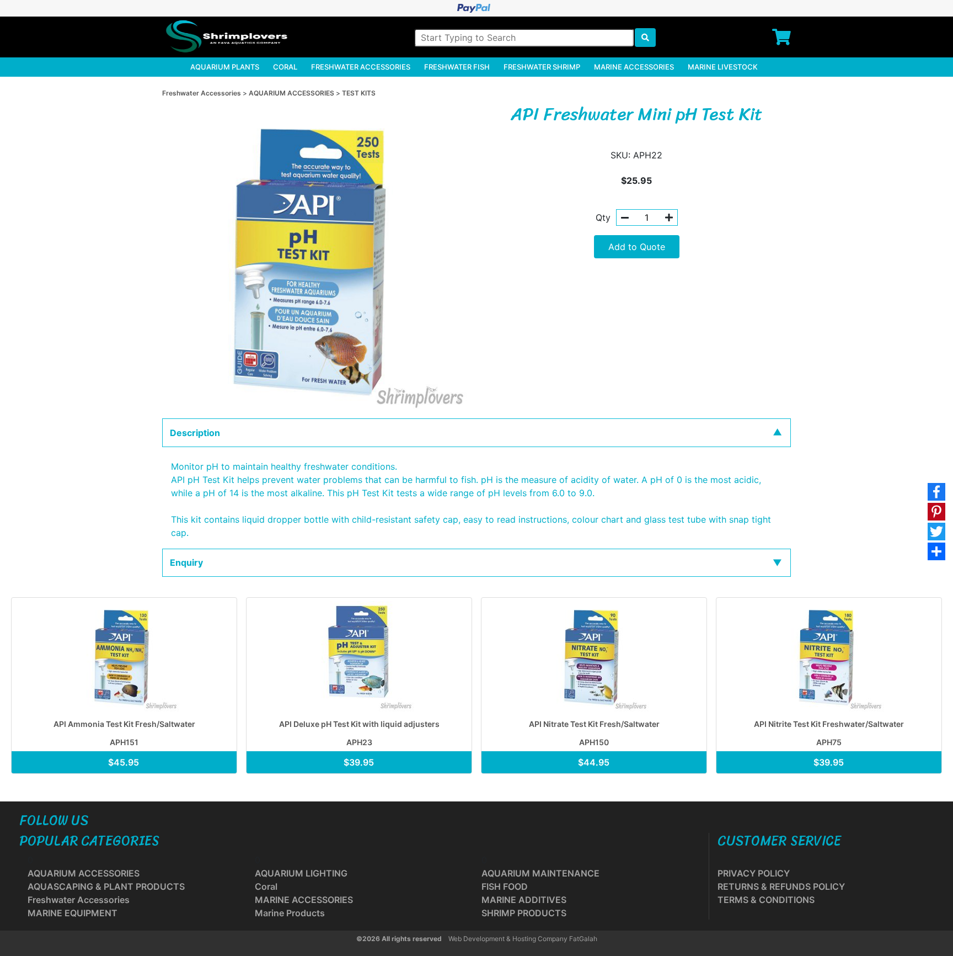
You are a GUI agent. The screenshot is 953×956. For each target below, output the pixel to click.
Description (195, 432)
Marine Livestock (723, 66)
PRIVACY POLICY (754, 873)
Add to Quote (636, 246)
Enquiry (186, 562)
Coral (285, 66)
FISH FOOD (504, 886)
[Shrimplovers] (225, 36)
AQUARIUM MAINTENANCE (540, 873)
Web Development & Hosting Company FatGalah (522, 938)
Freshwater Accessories (360, 66)
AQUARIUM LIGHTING (301, 873)
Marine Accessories (634, 66)
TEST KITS (359, 93)
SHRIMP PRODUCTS (523, 912)
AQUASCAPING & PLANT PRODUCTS (106, 886)
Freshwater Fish (457, 66)
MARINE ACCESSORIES (304, 899)
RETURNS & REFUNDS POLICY (781, 886)
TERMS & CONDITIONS (766, 899)
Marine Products (290, 912)
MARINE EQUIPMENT (72, 912)
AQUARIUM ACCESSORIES (292, 93)
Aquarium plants (224, 66)
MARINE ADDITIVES (523, 899)
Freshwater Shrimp (542, 66)
